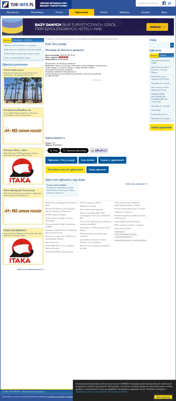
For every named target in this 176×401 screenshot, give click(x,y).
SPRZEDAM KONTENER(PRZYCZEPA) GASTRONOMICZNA (125, 234)
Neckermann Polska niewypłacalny (59, 252)
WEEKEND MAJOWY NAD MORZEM (130, 240)
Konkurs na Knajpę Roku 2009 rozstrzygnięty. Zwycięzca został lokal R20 (95, 215)
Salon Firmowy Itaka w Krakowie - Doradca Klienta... (160, 69)
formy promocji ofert (122, 228)
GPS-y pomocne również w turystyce (129, 225)
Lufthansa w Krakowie (123, 212)
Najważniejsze (17, 40)
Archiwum (28, 40)
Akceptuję (163, 397)
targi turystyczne (52, 242)
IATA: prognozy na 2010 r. (91, 203)
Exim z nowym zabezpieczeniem (17, 58)
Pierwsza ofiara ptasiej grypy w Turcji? (129, 209)
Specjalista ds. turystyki (160, 83)
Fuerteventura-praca (159, 114)
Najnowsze (7, 40)
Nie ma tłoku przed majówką (91, 209)
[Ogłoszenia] (162, 50)
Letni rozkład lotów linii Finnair (127, 221)
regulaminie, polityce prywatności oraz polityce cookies (101, 391)
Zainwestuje (156, 110)
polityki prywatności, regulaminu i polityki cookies (68, 396)
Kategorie (163, 55)
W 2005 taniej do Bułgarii (55, 215)
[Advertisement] (23, 331)
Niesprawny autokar (88, 206)
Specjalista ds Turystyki (160, 118)
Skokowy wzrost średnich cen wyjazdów (20, 45)
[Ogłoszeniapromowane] (23, 64)
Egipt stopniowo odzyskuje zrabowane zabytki (22, 49)
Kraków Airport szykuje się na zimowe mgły (22, 54)
